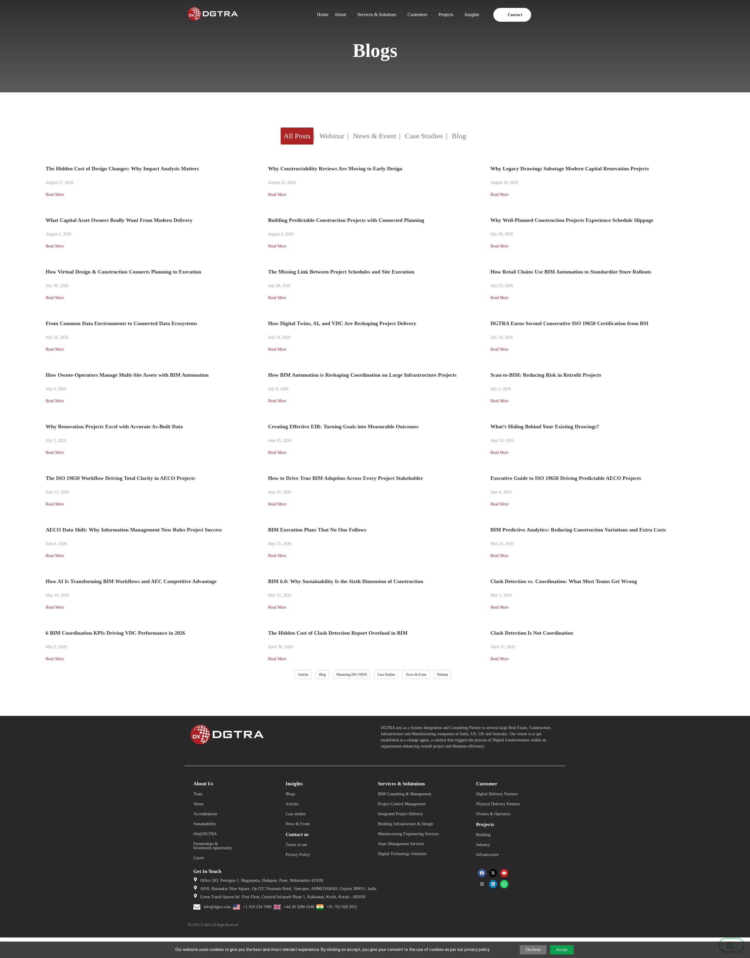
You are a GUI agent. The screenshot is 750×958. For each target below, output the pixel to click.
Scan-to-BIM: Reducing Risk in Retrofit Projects (545, 375)
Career (198, 858)
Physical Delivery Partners (498, 804)
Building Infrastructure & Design (405, 824)
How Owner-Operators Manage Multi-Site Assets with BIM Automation (127, 375)
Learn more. (501, 949)
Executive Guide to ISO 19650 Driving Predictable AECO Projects (565, 478)
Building (483, 835)
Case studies (296, 814)
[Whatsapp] (504, 884)
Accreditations (205, 814)
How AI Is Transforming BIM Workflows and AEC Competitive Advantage (131, 581)
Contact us (297, 834)
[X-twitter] (493, 873)
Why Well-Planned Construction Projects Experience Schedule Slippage (571, 220)
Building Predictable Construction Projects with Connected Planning (346, 220)
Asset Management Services (401, 844)
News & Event (298, 824)
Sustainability (204, 824)
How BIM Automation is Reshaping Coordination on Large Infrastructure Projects (362, 375)
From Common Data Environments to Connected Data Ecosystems (121, 323)
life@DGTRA (205, 834)
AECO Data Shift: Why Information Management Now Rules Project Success (134, 530)
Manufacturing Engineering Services (408, 834)
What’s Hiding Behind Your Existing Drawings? (544, 426)
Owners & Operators (493, 814)
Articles (292, 804)
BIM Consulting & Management (404, 794)
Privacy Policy (298, 854)
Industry (483, 845)
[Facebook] (482, 873)
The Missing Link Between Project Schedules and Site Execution (341, 272)
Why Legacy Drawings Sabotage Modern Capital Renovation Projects (569, 168)
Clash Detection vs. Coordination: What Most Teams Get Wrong (563, 581)
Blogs (290, 794)
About (198, 804)
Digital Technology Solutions (402, 854)
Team (197, 794)
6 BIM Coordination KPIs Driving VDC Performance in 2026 (115, 633)
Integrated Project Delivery (400, 814)
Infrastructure (487, 854)
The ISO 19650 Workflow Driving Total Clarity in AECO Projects (120, 478)
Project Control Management (402, 804)
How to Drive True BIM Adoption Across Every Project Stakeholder (345, 478)
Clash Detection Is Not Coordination (531, 633)
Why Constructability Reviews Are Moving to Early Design (335, 168)
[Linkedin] (493, 884)
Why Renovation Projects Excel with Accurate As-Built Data (114, 426)
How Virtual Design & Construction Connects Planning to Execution (123, 272)
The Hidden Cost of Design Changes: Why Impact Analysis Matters (122, 168)
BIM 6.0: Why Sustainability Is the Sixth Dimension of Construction (345, 581)
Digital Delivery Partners (497, 794)
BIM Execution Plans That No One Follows (317, 530)
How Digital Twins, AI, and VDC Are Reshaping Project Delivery (342, 323)
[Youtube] (504, 873)
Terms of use (296, 845)
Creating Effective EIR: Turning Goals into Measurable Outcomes (343, 426)
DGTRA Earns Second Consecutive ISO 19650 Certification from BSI (569, 323)
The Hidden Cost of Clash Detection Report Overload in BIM (338, 633)
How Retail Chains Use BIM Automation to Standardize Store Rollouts (570, 272)
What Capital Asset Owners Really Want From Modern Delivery (119, 220)
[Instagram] (482, 884)
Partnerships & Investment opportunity (212, 846)
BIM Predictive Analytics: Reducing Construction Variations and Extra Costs (578, 530)
